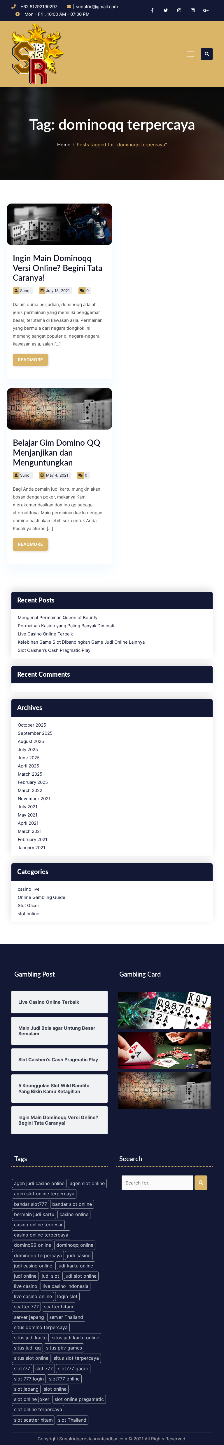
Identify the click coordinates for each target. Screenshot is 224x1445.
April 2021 (28, 823)
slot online (28, 913)
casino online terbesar (38, 1224)
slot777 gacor (73, 1368)
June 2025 (29, 757)
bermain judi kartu (34, 1214)
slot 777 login (29, 1379)
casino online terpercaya (41, 1235)
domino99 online (32, 1245)
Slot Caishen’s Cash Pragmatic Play (54, 650)
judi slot (50, 1276)
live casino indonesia (65, 1286)
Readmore (30, 359)
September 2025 (35, 733)
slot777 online (64, 1379)
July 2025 (28, 749)
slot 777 (44, 1368)
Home (63, 144)
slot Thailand (72, 1420)
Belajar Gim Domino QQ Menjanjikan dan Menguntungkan (56, 453)
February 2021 (32, 839)
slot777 (22, 1368)
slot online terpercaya (38, 1409)
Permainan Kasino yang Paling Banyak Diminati (66, 625)
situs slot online (31, 1358)
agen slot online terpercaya (44, 1193)
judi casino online (33, 1266)
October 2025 (32, 725)
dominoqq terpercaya (38, 1255)
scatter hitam (58, 1306)
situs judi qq (27, 1348)
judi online (25, 1276)
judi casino (79, 1255)
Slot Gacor (28, 905)
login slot (67, 1296)
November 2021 (34, 798)
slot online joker (31, 1399)
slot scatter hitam (33, 1420)
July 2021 (27, 807)
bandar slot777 (30, 1204)
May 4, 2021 (57, 475)
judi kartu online (75, 1266)
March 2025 (30, 774)
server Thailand (66, 1317)
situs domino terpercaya (41, 1327)
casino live (29, 889)
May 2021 (27, 815)
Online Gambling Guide (41, 897)
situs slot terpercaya (76, 1358)
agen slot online (87, 1183)
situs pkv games (64, 1348)
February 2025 (33, 782)
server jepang (29, 1317)
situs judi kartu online (75, 1337)
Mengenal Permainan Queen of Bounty (57, 617)
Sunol (25, 290)
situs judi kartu (30, 1337)
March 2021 (30, 831)
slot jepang (26, 1389)
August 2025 (31, 741)
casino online (74, 1214)
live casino (25, 1286)
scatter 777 (26, 1306)
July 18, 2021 (58, 290)
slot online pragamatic (79, 1399)
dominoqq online (74, 1245)
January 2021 (31, 847)
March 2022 (30, 790)
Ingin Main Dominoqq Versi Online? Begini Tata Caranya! (57, 268)
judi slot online (80, 1276)
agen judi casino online (39, 1183)
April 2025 (28, 766)
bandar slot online (72, 1204)
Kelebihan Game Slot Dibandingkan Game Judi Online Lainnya (81, 642)
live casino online (33, 1296)
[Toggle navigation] (190, 54)
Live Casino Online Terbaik (45, 634)
